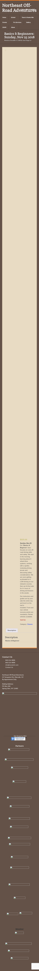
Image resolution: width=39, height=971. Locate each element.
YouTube (33, 6)
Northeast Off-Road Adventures (19, 7)
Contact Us (9, 667)
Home (4, 17)
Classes (30, 624)
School (13, 17)
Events (4, 22)
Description (12, 630)
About (13, 27)
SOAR (4, 27)
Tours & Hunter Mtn (28, 17)
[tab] (12, 630)
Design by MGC (22, 736)
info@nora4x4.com (11, 665)
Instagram (30, 6)
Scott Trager (26, 40)
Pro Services (17, 22)
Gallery (28, 22)
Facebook (28, 6)
